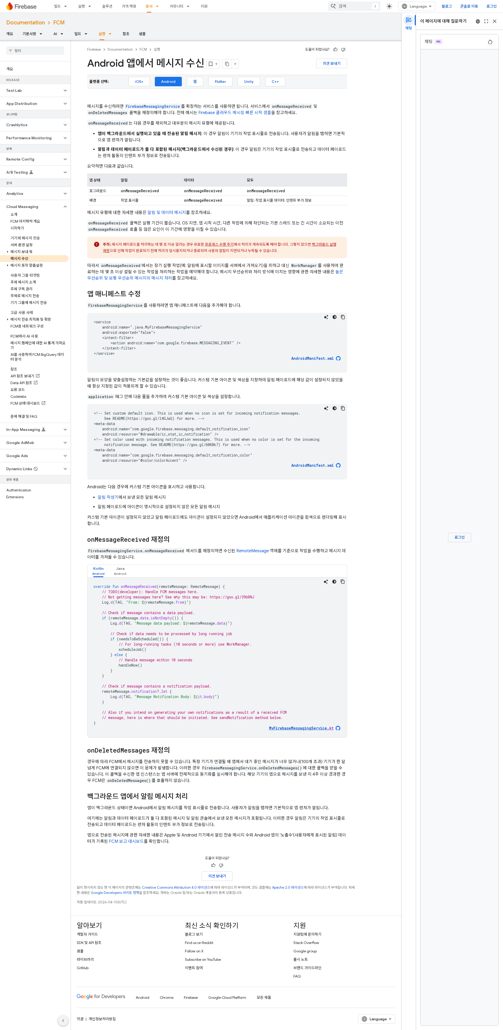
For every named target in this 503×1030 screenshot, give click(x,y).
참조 (126, 33)
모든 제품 (264, 997)
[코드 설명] (326, 317)
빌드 (57, 6)
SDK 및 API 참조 (89, 942)
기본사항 (29, 33)
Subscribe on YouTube (203, 959)
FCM (59, 22)
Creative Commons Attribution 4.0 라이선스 (176, 887)
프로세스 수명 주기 (219, 244)
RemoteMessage (252, 551)
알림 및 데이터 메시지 (166, 212)
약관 (80, 1019)
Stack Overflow (306, 942)
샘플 (142, 33)
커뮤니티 (176, 6)
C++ (275, 81)
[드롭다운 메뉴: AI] (63, 34)
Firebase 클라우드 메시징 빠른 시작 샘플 (234, 112)
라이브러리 (85, 959)
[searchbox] (35, 50)
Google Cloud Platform (227, 997)
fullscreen (486, 21)
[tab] (98, 571)
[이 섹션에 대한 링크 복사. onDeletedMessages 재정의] (175, 751)
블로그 (447, 6)
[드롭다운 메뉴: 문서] (158, 6)
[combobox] (354, 6)
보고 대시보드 (126, 841)
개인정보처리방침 (102, 1019)
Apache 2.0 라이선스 (288, 887)
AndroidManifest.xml (312, 358)
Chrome (166, 997)
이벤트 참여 (194, 967)
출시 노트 (300, 959)
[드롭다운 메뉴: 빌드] (67, 6)
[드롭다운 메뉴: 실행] (91, 6)
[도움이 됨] (335, 49)
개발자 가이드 (87, 934)
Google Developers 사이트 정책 (115, 892)
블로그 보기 (194, 934)
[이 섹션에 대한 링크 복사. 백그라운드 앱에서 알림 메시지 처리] (193, 797)
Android (168, 81)
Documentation (25, 22)
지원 (204, 6)
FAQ (297, 976)
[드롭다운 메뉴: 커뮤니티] (189, 6)
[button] (31, 90)
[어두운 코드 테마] (334, 317)
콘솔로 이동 (469, 6)
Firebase (94, 49)
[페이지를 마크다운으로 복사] (227, 64)
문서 (149, 6)
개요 (9, 33)
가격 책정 (129, 6)
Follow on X (194, 951)
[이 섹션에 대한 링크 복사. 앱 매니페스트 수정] (146, 294)
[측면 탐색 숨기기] (63, 1020)
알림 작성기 (108, 497)
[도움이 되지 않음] (343, 49)
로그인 (491, 6)
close (494, 21)
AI (55, 33)
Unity (249, 81)
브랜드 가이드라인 (307, 967)
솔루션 (107, 6)
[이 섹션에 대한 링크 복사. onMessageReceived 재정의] (175, 540)
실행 (81, 6)
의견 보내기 (332, 63)
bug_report (478, 21)
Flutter (220, 81)
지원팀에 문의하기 (307, 934)
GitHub (83, 967)
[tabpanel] (217, 657)
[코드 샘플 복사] (343, 317)
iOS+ (139, 81)
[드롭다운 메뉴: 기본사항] (42, 34)
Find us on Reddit (199, 942)
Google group (305, 951)
